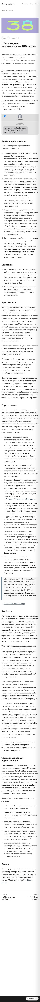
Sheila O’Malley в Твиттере (14, 604)
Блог (31, 4)
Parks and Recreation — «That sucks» (20, 499)
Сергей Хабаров (7, 4)
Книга (37, 4)
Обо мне (25, 4)
